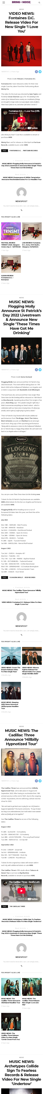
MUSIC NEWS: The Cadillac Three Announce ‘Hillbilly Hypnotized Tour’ (21, 591)
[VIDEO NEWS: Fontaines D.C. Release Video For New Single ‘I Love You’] (21, 51)
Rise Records (30, 577)
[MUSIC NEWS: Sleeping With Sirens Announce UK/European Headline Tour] (11, 690)
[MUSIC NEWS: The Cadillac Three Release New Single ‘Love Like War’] (32, 987)
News (21, 9)
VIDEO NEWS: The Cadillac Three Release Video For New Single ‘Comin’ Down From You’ (10, 1036)
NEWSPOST (5, 72)
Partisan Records (30, 151)
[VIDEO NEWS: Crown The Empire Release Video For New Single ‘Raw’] (11, 656)
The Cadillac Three (17, 906)
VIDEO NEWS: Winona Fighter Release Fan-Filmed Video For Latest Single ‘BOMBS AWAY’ (31, 671)
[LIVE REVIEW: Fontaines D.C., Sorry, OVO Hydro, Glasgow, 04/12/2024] (32, 231)
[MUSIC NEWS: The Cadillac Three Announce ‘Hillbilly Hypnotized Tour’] (21, 762)
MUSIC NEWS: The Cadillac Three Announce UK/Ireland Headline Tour (10, 1001)
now (38, 494)
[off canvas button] (4, 2)
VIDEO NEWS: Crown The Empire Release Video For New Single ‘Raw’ (10, 670)
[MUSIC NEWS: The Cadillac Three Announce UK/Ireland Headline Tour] (11, 987)
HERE (10, 137)
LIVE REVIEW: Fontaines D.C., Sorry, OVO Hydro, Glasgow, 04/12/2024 (31, 245)
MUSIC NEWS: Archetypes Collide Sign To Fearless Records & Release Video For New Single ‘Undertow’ (21, 920)
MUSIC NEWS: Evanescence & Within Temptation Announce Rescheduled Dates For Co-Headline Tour (21, 178)
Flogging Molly (16, 577)
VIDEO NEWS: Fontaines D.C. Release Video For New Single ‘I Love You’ (21, 603)
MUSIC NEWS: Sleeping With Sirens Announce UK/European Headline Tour (9, 705)
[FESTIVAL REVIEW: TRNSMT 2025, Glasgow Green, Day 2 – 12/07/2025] (11, 231)
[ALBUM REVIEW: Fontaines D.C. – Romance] (11, 264)
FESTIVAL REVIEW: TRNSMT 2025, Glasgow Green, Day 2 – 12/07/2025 (11, 245)
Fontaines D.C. (15, 151)
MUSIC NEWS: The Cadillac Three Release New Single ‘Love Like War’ (30, 1002)
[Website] (22, 210)
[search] (39, 2)
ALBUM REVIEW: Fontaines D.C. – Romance (7, 278)
